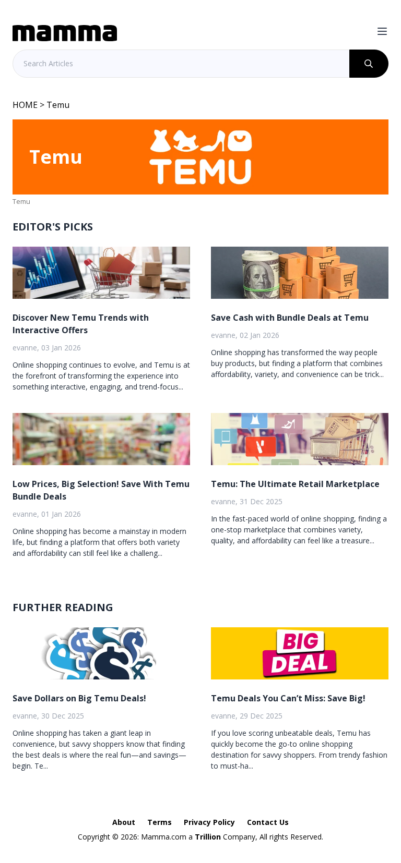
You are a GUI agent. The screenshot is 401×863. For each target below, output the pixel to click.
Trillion (208, 837)
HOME (25, 105)
